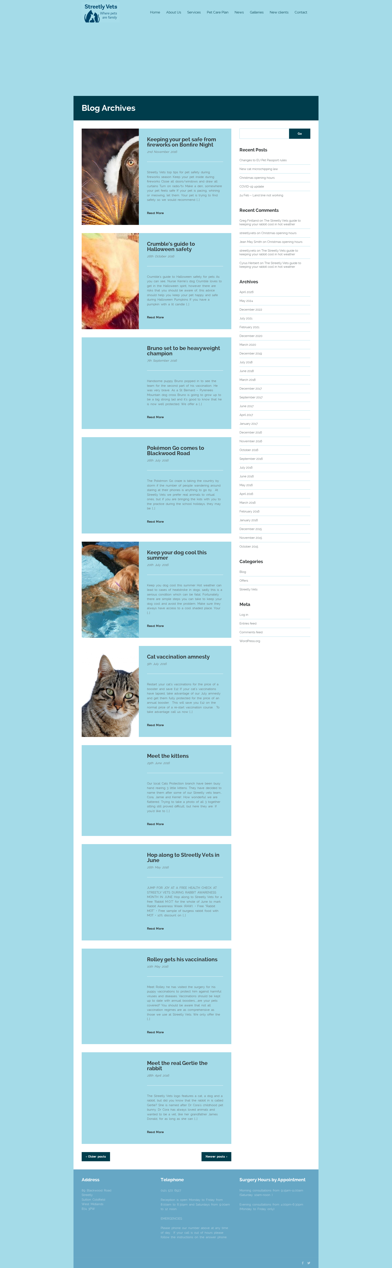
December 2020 (250, 336)
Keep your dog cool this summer (177, 555)
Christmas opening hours (257, 178)
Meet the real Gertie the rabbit (177, 1065)
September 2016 (251, 459)
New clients (279, 12)
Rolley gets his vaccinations (182, 959)
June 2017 (246, 406)
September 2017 (251, 397)
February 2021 (249, 327)
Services (194, 12)
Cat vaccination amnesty (178, 657)
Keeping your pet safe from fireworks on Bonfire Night (181, 142)
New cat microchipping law (258, 169)
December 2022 (250, 309)
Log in (243, 615)
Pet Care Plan (217, 12)
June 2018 (246, 371)
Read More (155, 213)
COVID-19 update (251, 186)
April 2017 (246, 415)
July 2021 (245, 318)
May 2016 (246, 485)
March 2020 (247, 345)
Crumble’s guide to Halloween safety (171, 246)
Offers (243, 580)
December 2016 (250, 432)
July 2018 (246, 362)
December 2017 (250, 388)
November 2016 (250, 441)
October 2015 (248, 546)
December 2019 (250, 353)
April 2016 (246, 494)
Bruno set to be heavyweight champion (183, 351)
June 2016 (246, 476)
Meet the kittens (168, 756)
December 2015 (250, 529)
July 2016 (246, 467)
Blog (242, 572)
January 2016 (248, 520)
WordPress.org (249, 641)
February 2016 (249, 511)
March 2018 (247, 380)
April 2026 (246, 292)
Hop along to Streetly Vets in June (183, 857)
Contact (301, 12)
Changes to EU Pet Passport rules (263, 160)
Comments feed (251, 632)
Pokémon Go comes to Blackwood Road (175, 450)
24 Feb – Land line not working (261, 195)
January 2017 (248, 424)
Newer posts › (216, 1156)
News (239, 12)
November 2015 (250, 538)
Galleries (257, 12)
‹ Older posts (96, 1156)
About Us (173, 12)
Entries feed (247, 623)
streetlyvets (247, 233)
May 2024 (246, 301)
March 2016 (247, 503)
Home (155, 12)
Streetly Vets (248, 589)
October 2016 (248, 450)
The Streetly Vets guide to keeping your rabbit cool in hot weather (270, 222)
